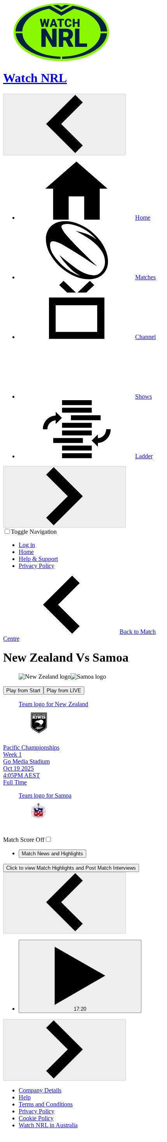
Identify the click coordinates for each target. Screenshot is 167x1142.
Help (25, 1097)
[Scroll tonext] (64, 497)
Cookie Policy (36, 1118)
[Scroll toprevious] (64, 124)
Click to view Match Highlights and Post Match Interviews (71, 868)
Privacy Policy (36, 1111)
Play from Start (23, 690)
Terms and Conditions (46, 1104)
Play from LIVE (64, 690)
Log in (27, 545)
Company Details (40, 1090)
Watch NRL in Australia (48, 1125)
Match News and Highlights (52, 853)
